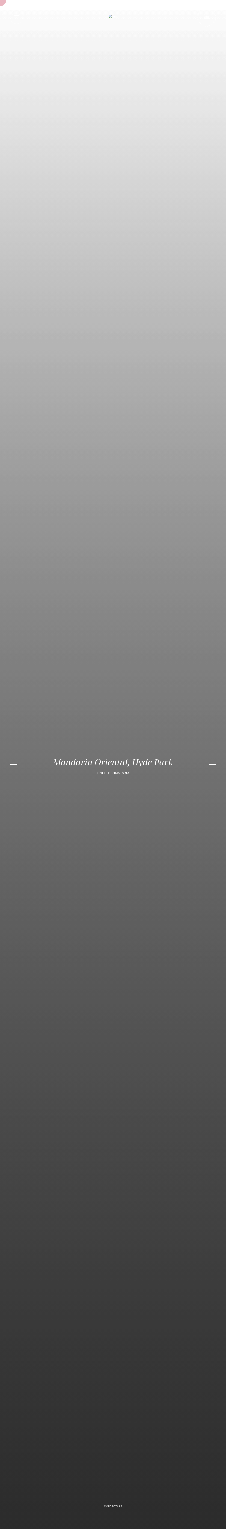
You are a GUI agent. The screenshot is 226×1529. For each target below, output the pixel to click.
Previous (13, 764)
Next (212, 764)
